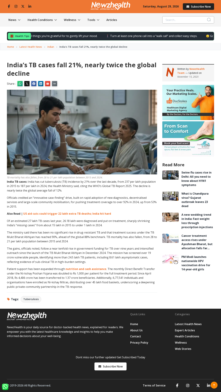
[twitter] (23, 6)
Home (10, 46)
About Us (136, 330)
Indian (50, 46)
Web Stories (183, 349)
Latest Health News (30, 46)
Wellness (70, 20)
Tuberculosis (31, 299)
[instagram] (16, 6)
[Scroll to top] (214, 385)
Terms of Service (154, 385)
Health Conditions (40, 20)
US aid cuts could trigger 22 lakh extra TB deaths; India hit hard (67, 214)
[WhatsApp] (5, 386)
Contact (135, 336)
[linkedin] (30, 6)
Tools (91, 20)
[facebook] (9, 6)
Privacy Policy (139, 342)
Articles (111, 20)
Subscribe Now (201, 6)
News (12, 20)
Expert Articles (185, 330)
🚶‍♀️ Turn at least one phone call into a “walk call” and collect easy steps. (141, 36)
